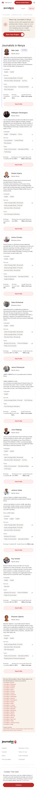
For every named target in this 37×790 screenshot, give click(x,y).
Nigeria (5, 730)
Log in (23, 8)
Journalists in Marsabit (9, 708)
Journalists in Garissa (9, 691)
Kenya (25, 728)
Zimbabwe (19, 730)
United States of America (9, 728)
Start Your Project (12, 34)
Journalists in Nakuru (8, 714)
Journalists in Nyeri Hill (9, 719)
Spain (15, 730)
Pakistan (11, 730)
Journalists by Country (16, 14)
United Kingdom (20, 728)
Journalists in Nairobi (8, 712)
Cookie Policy (25, 780)
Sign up (31, 8)
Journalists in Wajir (8, 724)
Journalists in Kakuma (9, 698)
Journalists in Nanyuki (9, 715)
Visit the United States (23, 2)
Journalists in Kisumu (8, 701)
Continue (18, 785)
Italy (8, 730)
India (28, 728)
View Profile (18, 104)
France (31, 728)
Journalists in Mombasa (9, 710)
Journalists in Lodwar (9, 705)
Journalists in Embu (8, 689)
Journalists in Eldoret (8, 687)
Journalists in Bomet (8, 682)
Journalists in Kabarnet (9, 694)
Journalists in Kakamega (9, 696)
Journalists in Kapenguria (10, 700)
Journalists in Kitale (8, 703)
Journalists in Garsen (9, 693)
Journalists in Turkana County (11, 722)
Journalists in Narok (8, 717)
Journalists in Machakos (9, 707)
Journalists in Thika (8, 721)
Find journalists (6, 14)
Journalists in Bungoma (9, 684)
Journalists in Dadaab (9, 686)
